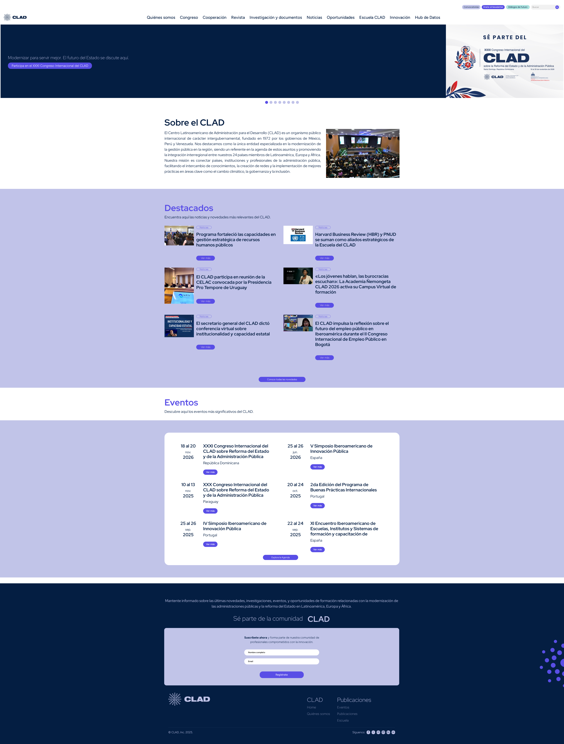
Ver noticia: (20, 66)
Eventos (343, 707)
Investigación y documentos (276, 17)
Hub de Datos (427, 17)
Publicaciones (347, 714)
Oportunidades (341, 17)
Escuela (343, 720)
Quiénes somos (161, 17)
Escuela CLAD (372, 17)
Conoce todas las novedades (282, 379)
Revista (238, 17)
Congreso (189, 17)
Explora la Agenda (280, 557)
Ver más (205, 258)
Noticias (314, 17)
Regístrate (282, 674)
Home (311, 707)
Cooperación (214, 17)
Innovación (400, 17)
